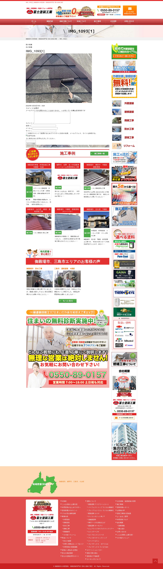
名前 (28, 126)
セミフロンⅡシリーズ (96, 535)
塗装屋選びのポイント (69, 510)
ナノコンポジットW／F (96, 516)
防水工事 (66, 525)
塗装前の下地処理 (93, 556)
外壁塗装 (66, 519)
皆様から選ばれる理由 (69, 550)
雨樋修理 (66, 532)
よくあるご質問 (122, 516)
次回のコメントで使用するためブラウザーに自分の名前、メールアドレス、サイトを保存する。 (62, 133)
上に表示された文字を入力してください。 (41, 138)
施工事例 (97, 22)
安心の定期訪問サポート (70, 556)
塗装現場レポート (123, 507)
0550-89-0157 (126, 411)
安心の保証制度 (67, 553)
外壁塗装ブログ (122, 519)
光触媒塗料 (92, 519)
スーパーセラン (93, 541)
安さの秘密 (67, 541)
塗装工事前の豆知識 (124, 513)
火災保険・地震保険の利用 (126, 501)
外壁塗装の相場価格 (70, 547)
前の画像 (29, 44)
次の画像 (29, 47)
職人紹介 (121, 528)
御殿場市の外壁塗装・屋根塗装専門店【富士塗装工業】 (74, 566)
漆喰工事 (66, 528)
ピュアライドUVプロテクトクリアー (101, 528)
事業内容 (50, 22)
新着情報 (121, 525)
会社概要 (113, 22)
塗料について (91, 501)
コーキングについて (94, 559)
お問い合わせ (129, 22)
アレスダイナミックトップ (97, 538)
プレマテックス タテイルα (98, 544)
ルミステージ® (93, 532)
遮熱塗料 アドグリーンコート (98, 504)
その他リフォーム (69, 535)
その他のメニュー (123, 538)
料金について (82, 22)
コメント (30, 123)
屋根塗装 (66, 522)
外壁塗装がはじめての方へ (71, 507)
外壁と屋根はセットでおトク (73, 544)
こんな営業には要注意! (125, 535)
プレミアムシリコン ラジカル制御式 (101, 510)
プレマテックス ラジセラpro (98, 547)
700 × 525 (41, 106)
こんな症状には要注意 (69, 504)
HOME (34, 22)
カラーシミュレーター (94, 550)
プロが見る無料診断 (69, 513)
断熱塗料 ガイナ (94, 513)
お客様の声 (121, 510)
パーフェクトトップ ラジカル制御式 (101, 507)
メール (29, 128)
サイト (28, 131)
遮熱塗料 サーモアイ (95, 525)
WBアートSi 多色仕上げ (96, 522)
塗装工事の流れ (66, 22)
